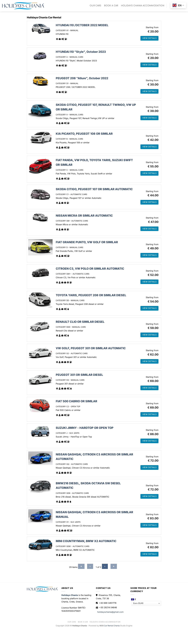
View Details (149, 38)
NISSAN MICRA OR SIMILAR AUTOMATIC (84, 215)
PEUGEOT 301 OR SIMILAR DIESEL (79, 374)
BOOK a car (111, 5)
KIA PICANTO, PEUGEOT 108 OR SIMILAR (84, 133)
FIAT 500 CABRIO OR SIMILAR (76, 401)
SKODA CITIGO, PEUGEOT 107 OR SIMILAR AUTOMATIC (94, 189)
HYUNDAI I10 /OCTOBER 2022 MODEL (82, 25)
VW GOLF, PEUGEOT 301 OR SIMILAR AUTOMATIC (91, 348)
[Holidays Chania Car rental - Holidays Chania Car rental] (23, 5)
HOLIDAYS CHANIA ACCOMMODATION (142, 5)
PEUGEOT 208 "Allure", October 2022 (82, 78)
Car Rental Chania (112, 626)
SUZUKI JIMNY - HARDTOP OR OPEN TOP (84, 427)
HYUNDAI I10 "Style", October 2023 (81, 51)
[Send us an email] (170, 8)
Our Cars (95, 5)
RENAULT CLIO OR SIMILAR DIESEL (80, 321)
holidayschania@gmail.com (110, 612)
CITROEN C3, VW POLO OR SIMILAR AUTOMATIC (90, 268)
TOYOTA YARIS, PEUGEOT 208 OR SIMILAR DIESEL (91, 295)
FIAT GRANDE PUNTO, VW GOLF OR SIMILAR (87, 242)
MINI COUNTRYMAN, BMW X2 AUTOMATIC (86, 541)
